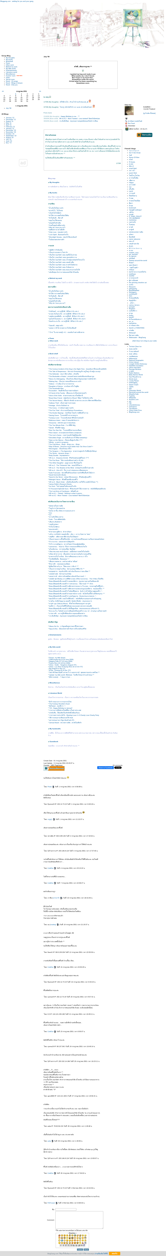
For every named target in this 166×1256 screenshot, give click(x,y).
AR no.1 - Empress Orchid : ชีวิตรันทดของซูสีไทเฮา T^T (69, 458)
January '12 (10, 118)
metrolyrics (133, 407)
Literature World (56, 693)
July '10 (8, 139)
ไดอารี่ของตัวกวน (135, 377)
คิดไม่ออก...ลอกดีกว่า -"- (57, 706)
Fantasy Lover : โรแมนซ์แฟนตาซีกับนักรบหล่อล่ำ (66, 418)
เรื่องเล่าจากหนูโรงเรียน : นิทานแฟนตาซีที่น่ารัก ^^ (66, 569)
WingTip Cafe (134, 394)
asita (49, 1141)
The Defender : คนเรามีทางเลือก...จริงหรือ (64, 374)
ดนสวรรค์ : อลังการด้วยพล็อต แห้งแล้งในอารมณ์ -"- (67, 576)
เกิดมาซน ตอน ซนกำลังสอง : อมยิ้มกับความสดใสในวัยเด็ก (69, 551)
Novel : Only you (12, 85)
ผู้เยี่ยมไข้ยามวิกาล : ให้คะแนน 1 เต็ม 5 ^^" (64, 566)
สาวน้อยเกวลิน (134, 325)
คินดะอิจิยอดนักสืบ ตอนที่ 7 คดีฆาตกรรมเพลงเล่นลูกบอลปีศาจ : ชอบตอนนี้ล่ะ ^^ (76, 589)
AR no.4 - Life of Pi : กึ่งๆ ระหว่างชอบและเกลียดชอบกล (68, 470)
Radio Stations (134, 373)
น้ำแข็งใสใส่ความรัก (56, 208)
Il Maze (131, 270)
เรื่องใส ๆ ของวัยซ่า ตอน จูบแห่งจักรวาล (63, 257)
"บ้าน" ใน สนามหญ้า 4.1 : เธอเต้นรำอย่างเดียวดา (66, 332)
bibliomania (133, 358)
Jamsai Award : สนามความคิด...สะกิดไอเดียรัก (65, 723)
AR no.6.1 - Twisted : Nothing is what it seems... (66, 493)
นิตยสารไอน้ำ (134, 385)
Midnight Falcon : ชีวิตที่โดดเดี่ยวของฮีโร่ (63, 479)
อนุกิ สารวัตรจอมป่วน (57, 508)
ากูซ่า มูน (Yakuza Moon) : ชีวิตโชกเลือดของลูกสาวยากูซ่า (70, 603)
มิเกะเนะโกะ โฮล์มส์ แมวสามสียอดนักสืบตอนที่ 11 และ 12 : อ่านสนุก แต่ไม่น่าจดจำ (78, 611)
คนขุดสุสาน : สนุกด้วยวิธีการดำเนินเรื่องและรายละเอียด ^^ (69, 571)
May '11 (8, 123)
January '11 (10, 128)
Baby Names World (136, 375)
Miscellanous (10, 74)
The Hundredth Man (56, 388)
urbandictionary (134, 405)
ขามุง (131, 313)
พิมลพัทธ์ (132, 237)
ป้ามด (131, 206)
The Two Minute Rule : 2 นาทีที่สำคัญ (62, 425)
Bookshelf (9, 61)
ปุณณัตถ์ (132, 258)
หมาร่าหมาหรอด (134, 153)
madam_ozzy (134, 252)
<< (3, 91)
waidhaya (132, 274)
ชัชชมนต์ (132, 333)
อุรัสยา (131, 234)
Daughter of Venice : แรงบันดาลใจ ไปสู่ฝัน (64, 386)
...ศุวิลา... (132, 303)
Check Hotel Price (135, 410)
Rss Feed (131, 123)
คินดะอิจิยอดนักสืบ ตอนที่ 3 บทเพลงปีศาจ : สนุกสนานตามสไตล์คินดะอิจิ (74, 581)
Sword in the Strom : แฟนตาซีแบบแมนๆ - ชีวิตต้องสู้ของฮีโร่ (70, 477)
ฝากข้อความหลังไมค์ (135, 121)
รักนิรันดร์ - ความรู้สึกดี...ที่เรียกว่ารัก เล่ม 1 (64, 311)
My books (9, 59)
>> (40, 91)
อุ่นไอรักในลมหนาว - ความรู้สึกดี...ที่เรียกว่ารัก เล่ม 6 (67, 319)
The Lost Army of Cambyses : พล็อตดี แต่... (64, 491)
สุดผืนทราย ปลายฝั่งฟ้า (57, 230)
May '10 (9, 143)
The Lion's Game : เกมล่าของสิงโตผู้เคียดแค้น (65, 435)
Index (8, 77)
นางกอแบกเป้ (133, 278)
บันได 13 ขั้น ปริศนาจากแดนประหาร (62, 511)
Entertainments (11, 70)
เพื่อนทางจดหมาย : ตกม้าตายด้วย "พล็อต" (63, 561)
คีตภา (131, 203)
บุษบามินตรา (133, 265)
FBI (130, 403)
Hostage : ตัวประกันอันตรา (59, 405)
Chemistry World (135, 390)
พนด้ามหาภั (134, 244)
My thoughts (10, 58)
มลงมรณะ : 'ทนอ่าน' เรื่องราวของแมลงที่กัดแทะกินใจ (68, 546)
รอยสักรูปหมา (54, 524)
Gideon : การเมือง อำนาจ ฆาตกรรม (61, 384)
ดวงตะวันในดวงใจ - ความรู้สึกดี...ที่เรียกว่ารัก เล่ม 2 (67, 314)
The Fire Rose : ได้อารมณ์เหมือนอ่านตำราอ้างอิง (66, 460)
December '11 (11, 119)
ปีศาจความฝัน (134, 335)
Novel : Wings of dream (14, 83)
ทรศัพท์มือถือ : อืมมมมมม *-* (59, 559)
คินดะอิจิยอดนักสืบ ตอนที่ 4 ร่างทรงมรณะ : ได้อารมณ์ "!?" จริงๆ (71, 584)
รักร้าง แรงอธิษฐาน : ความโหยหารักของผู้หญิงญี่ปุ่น (67, 544)
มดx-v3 (131, 241)
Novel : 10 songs (12, 81)
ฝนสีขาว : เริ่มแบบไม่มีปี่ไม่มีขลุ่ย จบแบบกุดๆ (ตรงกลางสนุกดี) (70, 606)
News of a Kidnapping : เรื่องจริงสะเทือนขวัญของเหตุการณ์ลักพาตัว (72, 379)
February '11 (10, 127)
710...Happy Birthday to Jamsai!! (60, 708)
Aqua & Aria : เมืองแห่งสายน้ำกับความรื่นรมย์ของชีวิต (67, 629)
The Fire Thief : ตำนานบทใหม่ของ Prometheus (66, 410)
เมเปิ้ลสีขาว (133, 311)
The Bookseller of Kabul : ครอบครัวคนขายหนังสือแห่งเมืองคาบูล (71, 376)
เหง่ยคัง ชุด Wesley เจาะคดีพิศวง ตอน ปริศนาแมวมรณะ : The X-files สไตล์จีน (76, 579)
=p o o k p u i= (134, 150)
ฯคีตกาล (132, 180)
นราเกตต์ (132, 185)
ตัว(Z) (131, 246)
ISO (130, 389)
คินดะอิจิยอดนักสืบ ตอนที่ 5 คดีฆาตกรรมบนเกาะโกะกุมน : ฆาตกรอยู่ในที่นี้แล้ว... (77, 586)
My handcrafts (55, 729)
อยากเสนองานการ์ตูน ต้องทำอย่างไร (61, 720)
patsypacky (133, 288)
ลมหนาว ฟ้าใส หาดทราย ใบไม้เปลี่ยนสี (62, 328)
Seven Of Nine (134, 157)
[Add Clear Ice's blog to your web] (144, 341)
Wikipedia (132, 398)
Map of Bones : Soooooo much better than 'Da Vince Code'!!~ (71, 446)
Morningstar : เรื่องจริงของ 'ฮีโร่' (60, 449)
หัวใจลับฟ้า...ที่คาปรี (56, 218)
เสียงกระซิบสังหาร (55, 522)
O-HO (131, 164)
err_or (131, 321)
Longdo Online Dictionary (138, 364)
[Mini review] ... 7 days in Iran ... (60, 677)
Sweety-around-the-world (138, 260)
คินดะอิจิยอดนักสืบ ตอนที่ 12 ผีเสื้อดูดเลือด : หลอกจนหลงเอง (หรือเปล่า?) (74, 608)
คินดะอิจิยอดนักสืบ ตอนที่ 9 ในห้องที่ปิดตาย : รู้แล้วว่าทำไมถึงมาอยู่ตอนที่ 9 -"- (75, 591)
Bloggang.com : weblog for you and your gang (16, 1)
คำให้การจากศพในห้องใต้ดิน (59, 215)
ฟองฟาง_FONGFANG (136, 328)
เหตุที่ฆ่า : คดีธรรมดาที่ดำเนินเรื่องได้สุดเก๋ (63, 537)
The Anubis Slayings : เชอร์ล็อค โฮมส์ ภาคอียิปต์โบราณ (68, 413)
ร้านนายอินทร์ (134, 351)
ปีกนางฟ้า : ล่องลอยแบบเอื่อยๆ (59, 564)
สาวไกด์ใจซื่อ (133, 178)
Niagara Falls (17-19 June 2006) (60, 661)
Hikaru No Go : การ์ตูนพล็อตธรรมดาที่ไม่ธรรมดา (66, 626)
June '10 (9, 141)
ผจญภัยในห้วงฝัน (55, 223)
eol (130, 401)
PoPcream (51, 1203)
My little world (11, 68)
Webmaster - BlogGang (137, 337)
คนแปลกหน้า (53, 529)
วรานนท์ (132, 193)
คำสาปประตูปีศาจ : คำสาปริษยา (60, 532)
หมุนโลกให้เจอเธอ (55, 220)
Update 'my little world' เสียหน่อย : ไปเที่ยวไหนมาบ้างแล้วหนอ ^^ (71, 675)
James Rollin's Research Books (60, 484)
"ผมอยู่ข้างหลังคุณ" (135, 210)
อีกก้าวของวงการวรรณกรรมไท (60, 702)
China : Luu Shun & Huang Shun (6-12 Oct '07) (66, 667)
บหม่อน (132, 224)
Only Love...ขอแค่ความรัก (58, 232)
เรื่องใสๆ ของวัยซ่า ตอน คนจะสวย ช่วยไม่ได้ (64, 270)
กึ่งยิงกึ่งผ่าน (133, 196)
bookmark (132, 208)
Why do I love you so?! (57, 227)
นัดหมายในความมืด (56, 506)
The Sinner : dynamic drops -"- (60, 453)
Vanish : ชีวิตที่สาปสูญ (57, 428)
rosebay (53, 924)
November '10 (11, 132)
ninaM (131, 214)
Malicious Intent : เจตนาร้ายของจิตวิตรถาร (64, 420)
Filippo (131, 182)
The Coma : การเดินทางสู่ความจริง (61, 408)
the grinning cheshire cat (138, 282)
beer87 (131, 317)
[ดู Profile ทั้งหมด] (149, 113)
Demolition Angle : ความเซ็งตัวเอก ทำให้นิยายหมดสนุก (68, 438)
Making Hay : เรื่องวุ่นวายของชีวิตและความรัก (65, 381)
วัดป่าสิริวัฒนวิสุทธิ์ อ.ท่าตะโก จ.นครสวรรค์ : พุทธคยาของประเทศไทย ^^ (74, 672)
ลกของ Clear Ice (135, 346)
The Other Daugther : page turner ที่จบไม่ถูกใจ (65, 463)
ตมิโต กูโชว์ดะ (134, 175)
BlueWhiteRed (134, 290)
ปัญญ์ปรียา (132, 300)
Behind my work (11, 67)
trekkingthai (133, 382)
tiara (130, 296)
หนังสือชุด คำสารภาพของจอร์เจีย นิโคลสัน (64, 272)
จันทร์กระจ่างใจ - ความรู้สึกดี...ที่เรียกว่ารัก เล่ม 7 (66, 321)
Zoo (50, 513)
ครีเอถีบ (131, 189)
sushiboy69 (133, 294)
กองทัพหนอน (133, 356)
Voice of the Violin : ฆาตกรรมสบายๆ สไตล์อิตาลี (66, 395)
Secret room (10, 79)
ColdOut (51, 868)
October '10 (10, 134)
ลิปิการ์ (131, 166)
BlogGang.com (134, 412)
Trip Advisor (133, 408)
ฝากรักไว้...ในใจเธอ (56, 210)
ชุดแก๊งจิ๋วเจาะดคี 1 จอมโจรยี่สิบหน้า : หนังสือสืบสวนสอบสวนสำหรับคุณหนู (75, 598)
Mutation (132, 309)
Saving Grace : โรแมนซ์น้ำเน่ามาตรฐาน (63, 415)
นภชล (131, 285)
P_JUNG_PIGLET (135, 216)
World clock (133, 379)
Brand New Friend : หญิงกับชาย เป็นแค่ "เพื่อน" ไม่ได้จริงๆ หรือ (71, 398)
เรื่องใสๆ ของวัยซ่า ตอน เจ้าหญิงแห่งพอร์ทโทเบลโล (67, 260)
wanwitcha (132, 323)
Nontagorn (133, 292)
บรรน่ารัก (56, 898)
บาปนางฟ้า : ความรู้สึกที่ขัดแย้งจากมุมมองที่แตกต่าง (67, 613)
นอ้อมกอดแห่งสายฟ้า (56, 239)
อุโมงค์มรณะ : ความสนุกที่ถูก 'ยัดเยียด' (62, 549)
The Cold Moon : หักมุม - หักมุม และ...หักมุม (64, 444)
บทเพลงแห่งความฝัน (136, 232)
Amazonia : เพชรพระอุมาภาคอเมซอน (62, 423)
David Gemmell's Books (57, 475)
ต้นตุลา (131, 262)
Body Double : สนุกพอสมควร (59, 455)
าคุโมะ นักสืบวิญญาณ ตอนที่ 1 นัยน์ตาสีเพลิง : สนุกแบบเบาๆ (70, 601)
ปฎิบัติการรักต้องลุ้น (56, 250)
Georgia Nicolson (135, 369)
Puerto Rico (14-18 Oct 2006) (59, 663)
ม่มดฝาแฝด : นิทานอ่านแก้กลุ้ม (60, 574)
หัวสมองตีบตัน (134, 298)
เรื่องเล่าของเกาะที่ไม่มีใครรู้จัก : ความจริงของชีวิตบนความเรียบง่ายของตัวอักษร (76, 539)
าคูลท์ (131, 229)
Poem (8, 63)
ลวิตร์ (131, 159)
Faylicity (132, 396)
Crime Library (134, 362)
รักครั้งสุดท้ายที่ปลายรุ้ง (57, 225)
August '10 (9, 137)
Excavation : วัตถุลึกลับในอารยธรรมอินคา (63, 390)
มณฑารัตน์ (133, 173)
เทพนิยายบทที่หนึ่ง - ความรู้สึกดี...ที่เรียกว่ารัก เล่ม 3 (66, 316)
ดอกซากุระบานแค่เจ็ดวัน (137, 272)
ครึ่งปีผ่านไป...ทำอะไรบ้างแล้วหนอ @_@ (74, 102)
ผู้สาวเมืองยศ (133, 280)
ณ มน (131, 250)
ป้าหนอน (132, 162)
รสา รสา (132, 170)
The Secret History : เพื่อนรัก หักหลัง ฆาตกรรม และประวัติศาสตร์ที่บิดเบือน (75, 400)
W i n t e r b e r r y (135, 248)
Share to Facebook (105, 768)
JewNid (131, 276)
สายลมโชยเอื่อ (134, 201)
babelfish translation (136, 366)
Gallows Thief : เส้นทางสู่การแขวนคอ (62, 403)
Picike (50, 787)
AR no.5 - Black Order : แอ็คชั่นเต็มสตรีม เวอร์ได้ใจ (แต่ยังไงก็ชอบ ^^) (73, 482)
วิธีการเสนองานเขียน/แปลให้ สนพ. (61, 718)
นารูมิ (131, 227)
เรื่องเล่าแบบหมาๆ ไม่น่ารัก (58, 252)
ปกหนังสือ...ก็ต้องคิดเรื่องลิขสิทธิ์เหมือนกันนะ (64, 713)
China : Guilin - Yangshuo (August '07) (62, 665)
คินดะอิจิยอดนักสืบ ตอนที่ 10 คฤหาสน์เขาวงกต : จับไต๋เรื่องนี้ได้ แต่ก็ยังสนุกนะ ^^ (77, 594)
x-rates (131, 371)
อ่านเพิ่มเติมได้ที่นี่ (101, 1253)
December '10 (11, 130)
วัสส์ (130, 155)
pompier (132, 307)
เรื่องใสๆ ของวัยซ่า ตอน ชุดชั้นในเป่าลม (63, 255)
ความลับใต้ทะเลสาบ (56, 517)
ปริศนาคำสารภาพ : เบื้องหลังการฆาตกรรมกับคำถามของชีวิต (70, 554)
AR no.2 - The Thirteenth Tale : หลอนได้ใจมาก (65, 465)
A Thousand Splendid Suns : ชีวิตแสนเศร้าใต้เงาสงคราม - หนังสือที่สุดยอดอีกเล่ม (77, 489)
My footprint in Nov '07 (57, 668)
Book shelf (54, 354)
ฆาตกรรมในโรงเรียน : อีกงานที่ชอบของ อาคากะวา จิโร (68, 556)
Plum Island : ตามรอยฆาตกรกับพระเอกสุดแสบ (65, 433)
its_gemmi (132, 256)
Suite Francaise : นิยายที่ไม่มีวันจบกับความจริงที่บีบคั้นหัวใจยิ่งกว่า (72, 473)
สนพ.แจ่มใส (133, 349)
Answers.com (134, 399)
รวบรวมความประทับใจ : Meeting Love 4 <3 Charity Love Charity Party (74, 715)
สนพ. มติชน (133, 354)
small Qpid (133, 168)
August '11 (9, 121)
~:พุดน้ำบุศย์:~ (134, 267)
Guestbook (54, 741)
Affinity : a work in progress (58, 442)
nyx (130, 187)
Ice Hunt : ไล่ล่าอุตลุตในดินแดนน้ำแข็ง (62, 486)
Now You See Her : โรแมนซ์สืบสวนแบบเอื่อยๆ (65, 430)
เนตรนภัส (132, 222)
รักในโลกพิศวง (54, 527)
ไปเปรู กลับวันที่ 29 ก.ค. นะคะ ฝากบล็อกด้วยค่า (76, 107)
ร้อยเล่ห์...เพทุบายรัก (56, 325)
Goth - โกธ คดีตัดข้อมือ (57, 519)
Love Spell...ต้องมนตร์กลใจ (58, 234)
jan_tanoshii (133, 254)
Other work (10, 65)
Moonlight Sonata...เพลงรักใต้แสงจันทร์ (63, 237)
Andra (131, 315)
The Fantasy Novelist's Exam (59, 704)
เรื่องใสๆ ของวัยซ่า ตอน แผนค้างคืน (61, 262)
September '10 (11, 136)
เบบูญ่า (50, 819)
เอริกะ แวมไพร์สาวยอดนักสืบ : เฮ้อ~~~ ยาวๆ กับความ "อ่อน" (69, 534)
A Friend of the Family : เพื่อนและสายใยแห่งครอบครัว (68, 393)
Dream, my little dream (57, 658)
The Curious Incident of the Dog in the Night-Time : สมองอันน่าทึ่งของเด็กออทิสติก (78, 369)
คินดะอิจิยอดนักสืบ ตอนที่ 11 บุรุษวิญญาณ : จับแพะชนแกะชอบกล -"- (72, 596)
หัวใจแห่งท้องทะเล (135, 319)
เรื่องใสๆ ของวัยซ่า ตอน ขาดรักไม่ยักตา (63, 265)
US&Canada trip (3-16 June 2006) (61, 659)
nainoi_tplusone (134, 239)
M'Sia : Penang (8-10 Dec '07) (60, 670)
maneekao (133, 220)
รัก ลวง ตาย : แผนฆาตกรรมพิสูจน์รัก (61, 542)
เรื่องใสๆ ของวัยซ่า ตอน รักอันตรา (61, 267)
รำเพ (131, 198)
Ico (50, 515)
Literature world (11, 72)
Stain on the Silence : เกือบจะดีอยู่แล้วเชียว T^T (65, 440)
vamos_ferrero (134, 305)
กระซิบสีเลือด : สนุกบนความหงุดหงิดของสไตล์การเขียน (78, 121)
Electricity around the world (138, 392)
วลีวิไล (131, 212)
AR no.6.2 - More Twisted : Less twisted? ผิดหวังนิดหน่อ (79, 118)
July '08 (8, 108)
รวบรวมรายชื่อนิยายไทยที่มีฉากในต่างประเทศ (65, 710)
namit (131, 191)
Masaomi (132, 287)
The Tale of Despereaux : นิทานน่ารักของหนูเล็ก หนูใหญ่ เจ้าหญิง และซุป (74, 371)
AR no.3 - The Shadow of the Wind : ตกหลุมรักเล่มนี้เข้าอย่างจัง (71, 468)
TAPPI (131, 387)
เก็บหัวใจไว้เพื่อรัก (55, 213)
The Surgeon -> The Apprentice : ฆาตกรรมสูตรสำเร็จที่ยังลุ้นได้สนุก (73, 451)
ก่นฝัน (131, 330)
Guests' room (10, 76)
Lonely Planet (134, 381)
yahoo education (135, 367)
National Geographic (136, 360)
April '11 (9, 125)
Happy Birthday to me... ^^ (70, 116)
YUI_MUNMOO (134, 218)
